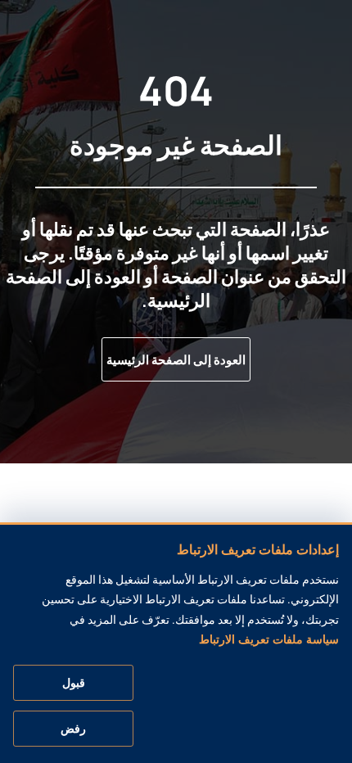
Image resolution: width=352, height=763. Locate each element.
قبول (73, 682)
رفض (73, 728)
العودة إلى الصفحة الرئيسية (176, 359)
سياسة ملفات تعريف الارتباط (269, 639)
